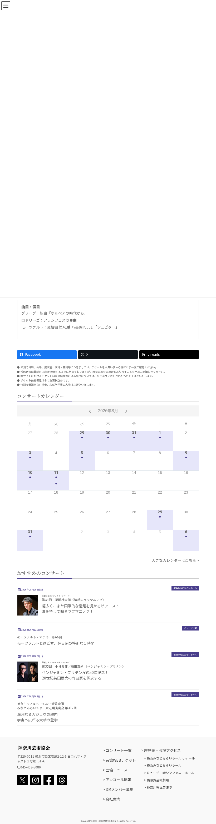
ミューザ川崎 (190, 628)
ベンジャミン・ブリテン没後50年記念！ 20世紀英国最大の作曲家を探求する (75, 675)
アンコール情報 (118, 779)
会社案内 (113, 799)
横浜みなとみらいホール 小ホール (171, 758)
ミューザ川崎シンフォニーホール (170, 772)
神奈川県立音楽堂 (159, 787)
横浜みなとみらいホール (185, 588)
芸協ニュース (116, 769)
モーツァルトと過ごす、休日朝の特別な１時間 (55, 643)
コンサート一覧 (118, 750)
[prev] (90, 411)
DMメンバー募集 (119, 789)
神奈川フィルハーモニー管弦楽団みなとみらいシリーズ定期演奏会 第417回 (47, 705)
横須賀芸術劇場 (158, 780)
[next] (126, 411)
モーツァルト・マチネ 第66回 (39, 637)
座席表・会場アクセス (162, 750)
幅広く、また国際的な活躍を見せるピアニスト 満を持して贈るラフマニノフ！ (80, 608)
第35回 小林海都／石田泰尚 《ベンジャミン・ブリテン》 (83, 664)
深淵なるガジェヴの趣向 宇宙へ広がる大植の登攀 (37, 717)
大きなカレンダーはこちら (174, 560)
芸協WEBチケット (121, 760)
